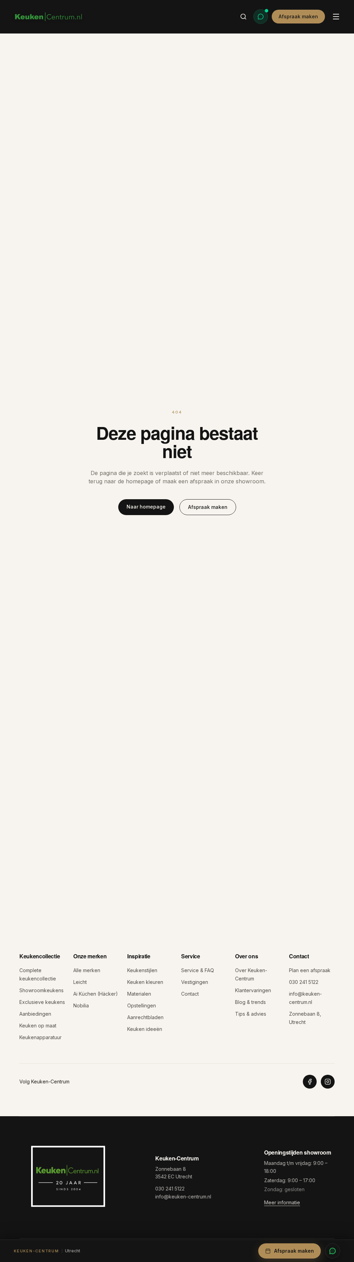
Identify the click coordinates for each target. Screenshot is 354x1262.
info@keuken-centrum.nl (183, 1196)
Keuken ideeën (144, 1029)
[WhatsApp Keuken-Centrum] (332, 1251)
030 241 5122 (303, 982)
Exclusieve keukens (42, 1002)
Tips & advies (250, 1014)
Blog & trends (250, 1002)
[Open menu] (336, 16)
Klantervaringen (253, 990)
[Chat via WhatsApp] (261, 16)
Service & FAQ (197, 970)
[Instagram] (328, 1082)
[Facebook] (310, 1082)
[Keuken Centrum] (48, 16)
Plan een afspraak (309, 970)
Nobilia (81, 1005)
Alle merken (86, 970)
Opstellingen (141, 1005)
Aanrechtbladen (145, 1017)
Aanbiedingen (35, 1014)
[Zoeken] (243, 16)
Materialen (139, 994)
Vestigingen (194, 982)
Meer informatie (282, 1202)
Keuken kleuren (145, 982)
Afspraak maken (298, 16)
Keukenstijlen (142, 970)
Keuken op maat (37, 1025)
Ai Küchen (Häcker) (95, 994)
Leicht (80, 982)
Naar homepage (146, 507)
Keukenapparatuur (40, 1037)
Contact (190, 994)
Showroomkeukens (41, 990)
